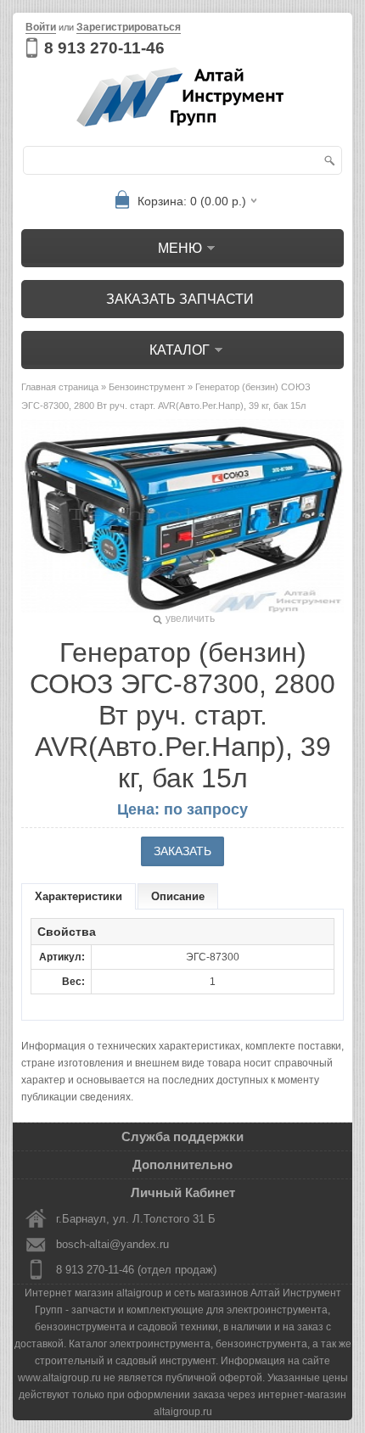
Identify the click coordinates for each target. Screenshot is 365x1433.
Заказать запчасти (180, 299)
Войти (40, 27)
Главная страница (59, 387)
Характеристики (78, 896)
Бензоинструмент (147, 387)
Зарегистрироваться (128, 27)
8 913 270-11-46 (104, 48)
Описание (178, 896)
